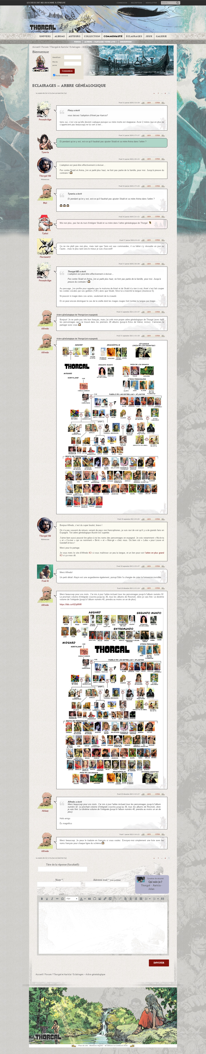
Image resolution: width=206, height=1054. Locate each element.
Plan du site (83, 1045)
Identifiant (56, 57)
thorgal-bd (45, 176)
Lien (149, 103)
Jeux (149, 36)
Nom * (59, 880)
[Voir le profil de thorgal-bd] (45, 172)
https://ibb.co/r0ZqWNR (71, 604)
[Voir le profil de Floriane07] (45, 253)
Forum (77, 42)
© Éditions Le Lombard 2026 (116, 1045)
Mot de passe (55, 63)
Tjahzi (45, 233)
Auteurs (74, 36)
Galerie (161, 36)
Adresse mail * (107, 880)
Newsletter (151, 3)
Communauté (113, 36)
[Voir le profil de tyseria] (45, 149)
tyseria (45, 152)
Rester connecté (62, 76)
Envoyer (159, 962)
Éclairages (134, 36)
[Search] (177, 3)
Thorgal (145, 885)
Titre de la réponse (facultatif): (62, 864)
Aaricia (156, 885)
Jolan (151, 889)
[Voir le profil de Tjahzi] (45, 230)
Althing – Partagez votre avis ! (100, 42)
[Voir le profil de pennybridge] (45, 116)
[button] (42, 899)
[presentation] (42, 899)
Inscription (136, 3)
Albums (60, 36)
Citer (157, 103)
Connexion (122, 3)
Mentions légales (96, 1045)
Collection (92, 36)
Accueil (36, 47)
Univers (45, 36)
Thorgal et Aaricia (59, 47)
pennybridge (45, 119)
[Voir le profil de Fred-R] (45, 578)
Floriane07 (45, 257)
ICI (90, 553)
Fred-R (45, 581)
